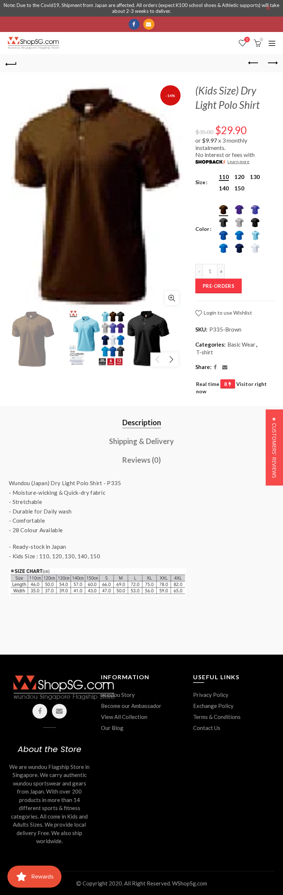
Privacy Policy (210, 694)
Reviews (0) (141, 459)
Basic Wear (241, 344)
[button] (274, 447)
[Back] (11, 63)
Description (141, 422)
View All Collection (124, 716)
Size (200, 182)
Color (202, 229)
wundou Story (118, 694)
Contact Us (206, 727)
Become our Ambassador (131, 705)
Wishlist (247, 39)
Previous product (253, 63)
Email (148, 24)
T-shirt (204, 352)
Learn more (238, 161)
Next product (272, 63)
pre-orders (218, 286)
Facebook (134, 24)
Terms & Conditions (217, 716)
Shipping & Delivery (141, 441)
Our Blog (112, 727)
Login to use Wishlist (227, 312)
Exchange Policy (213, 705)
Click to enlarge (172, 298)
